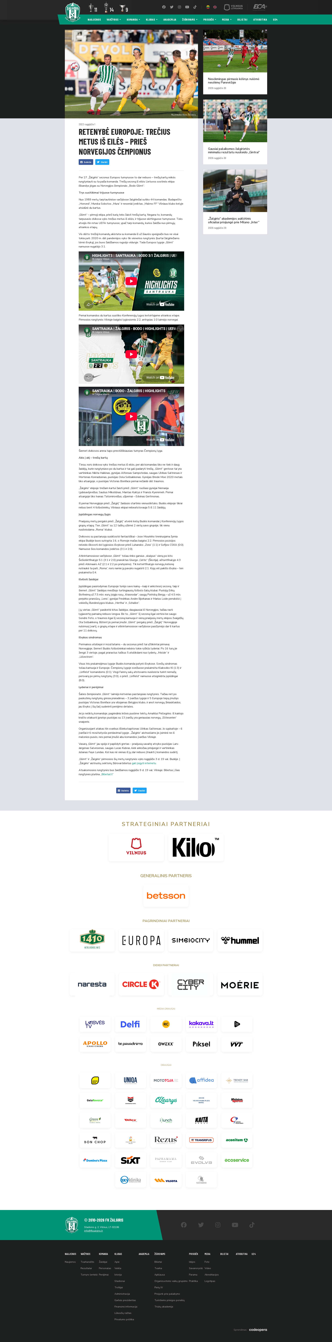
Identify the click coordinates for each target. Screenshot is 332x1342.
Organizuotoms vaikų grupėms (171, 1281)
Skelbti (104, 162)
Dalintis (87, 162)
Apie (116, 1262)
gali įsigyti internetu (144, 763)
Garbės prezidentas (125, 1300)
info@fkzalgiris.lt (93, 1230)
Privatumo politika (124, 1319)
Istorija (118, 1274)
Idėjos (192, 1262)
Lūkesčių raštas (122, 1313)
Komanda (132, 19)
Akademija (169, 19)
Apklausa (159, 1274)
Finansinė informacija (125, 1306)
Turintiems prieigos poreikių (169, 1300)
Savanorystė (196, 1268)
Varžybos (112, 19)
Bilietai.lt (107, 774)
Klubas (150, 19)
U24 (275, 19)
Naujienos (94, 19)
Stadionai (119, 1281)
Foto (207, 1262)
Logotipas (210, 1281)
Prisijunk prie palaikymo (167, 1294)
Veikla (117, 1268)
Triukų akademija (163, 1306)
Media (225, 19)
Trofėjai (118, 1287)
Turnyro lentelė (89, 1274)
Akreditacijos (212, 1274)
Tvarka (158, 1268)
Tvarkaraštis (87, 1262)
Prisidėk (208, 19)
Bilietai (242, 19)
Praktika (193, 1281)
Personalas (105, 1268)
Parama (193, 1274)
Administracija (122, 1294)
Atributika (260, 19)
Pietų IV (158, 1287)
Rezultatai (86, 1268)
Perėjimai (104, 1274)
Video (208, 1268)
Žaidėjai (103, 1262)
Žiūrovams (188, 19)
